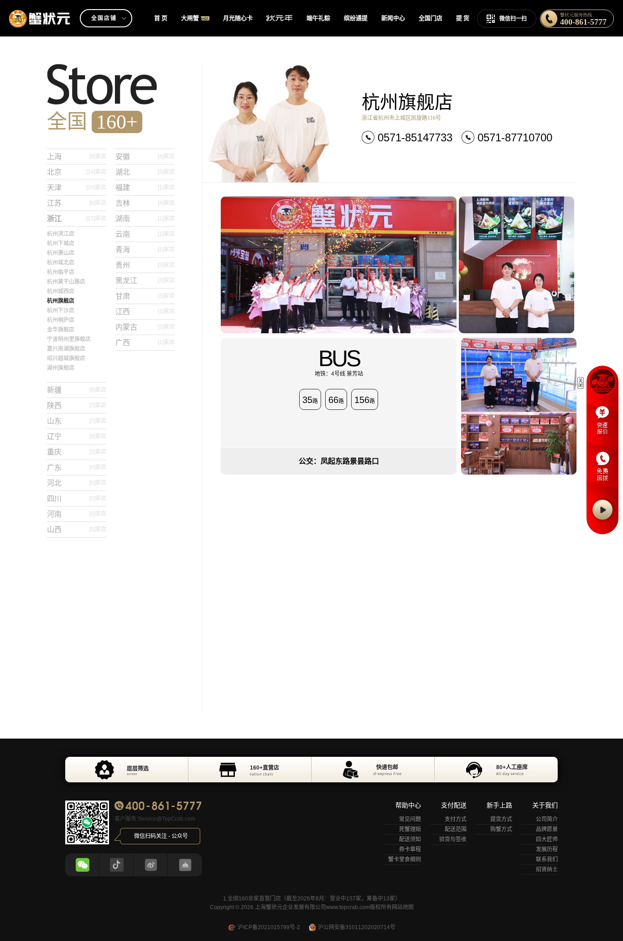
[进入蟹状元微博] (151, 864)
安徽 (145, 156)
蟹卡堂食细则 (404, 859)
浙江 (76, 218)
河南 (76, 514)
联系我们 (547, 859)
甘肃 (145, 296)
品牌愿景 (547, 829)
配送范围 (456, 829)
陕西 (76, 405)
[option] (311, 769)
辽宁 (76, 436)
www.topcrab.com (348, 907)
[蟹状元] (40, 11)
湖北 (145, 172)
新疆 (76, 390)
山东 (76, 421)
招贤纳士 (547, 869)
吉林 (145, 203)
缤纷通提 (356, 18)
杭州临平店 (60, 272)
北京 (76, 172)
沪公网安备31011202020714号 (356, 927)
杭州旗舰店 (60, 301)
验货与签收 (453, 839)
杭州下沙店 (60, 310)
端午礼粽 (318, 18)
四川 (76, 498)
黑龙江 (145, 280)
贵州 (145, 265)
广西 (145, 342)
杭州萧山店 (60, 253)
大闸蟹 (190, 18)
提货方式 (501, 819)
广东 (76, 467)
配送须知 (410, 839)
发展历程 (547, 849)
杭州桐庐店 (60, 320)
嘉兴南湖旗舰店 (66, 349)
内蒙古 (145, 327)
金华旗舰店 (60, 329)
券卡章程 (410, 849)
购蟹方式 (501, 829)
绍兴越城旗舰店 (66, 358)
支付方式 (456, 819)
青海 (145, 249)
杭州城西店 (60, 291)
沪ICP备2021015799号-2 (269, 927)
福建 (145, 187)
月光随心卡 (238, 18)
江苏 (76, 203)
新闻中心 (393, 18)
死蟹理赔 (410, 829)
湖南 (145, 218)
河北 (76, 483)
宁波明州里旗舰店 (69, 339)
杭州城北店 (60, 262)
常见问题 (410, 819)
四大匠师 (547, 839)
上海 (76, 156)
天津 (76, 187)
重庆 (76, 452)
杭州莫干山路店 (66, 282)
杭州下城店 (60, 243)
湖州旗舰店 (60, 368)
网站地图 (403, 907)
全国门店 (430, 18)
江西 (145, 311)
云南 (145, 234)
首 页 (160, 18)
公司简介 (547, 819)
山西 (76, 529)
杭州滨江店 (60, 234)
